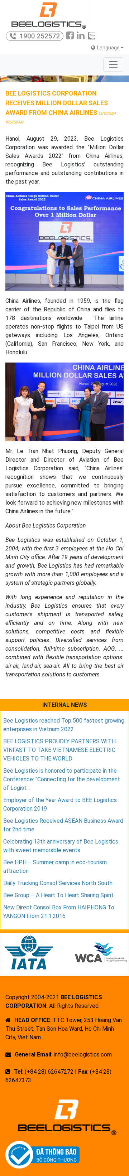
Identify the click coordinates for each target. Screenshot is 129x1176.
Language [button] (109, 47)
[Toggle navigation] (113, 64)
